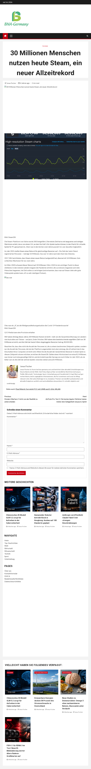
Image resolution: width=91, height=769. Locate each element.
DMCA (7, 576)
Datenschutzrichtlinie (12, 581)
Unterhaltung (9, 559)
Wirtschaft (8, 548)
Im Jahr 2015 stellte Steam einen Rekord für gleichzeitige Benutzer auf (31, 251)
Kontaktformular (10, 573)
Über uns (7, 571)
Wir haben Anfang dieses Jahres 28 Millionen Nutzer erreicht (27, 337)
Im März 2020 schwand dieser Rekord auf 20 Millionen (25, 265)
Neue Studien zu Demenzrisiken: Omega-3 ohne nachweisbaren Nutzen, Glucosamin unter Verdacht (73, 703)
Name (10, 446)
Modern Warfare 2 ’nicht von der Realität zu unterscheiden (21, 399)
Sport (6, 556)
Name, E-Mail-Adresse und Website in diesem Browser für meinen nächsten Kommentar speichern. (46, 468)
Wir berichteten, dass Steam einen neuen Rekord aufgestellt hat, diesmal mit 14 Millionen (42, 258)
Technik (45, 46)
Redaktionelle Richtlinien (13, 579)
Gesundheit (67, 672)
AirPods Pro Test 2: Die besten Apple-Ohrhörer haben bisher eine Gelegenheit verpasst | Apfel (66, 399)
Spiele (9, 720)
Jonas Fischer (11, 83)
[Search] (87, 36)
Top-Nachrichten (11, 543)
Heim (6, 540)
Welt (6, 546)
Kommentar (12, 416)
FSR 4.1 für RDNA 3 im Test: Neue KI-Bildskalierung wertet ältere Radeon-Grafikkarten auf (16, 750)
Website (10, 460)
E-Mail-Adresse (13, 453)
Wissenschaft (9, 551)
